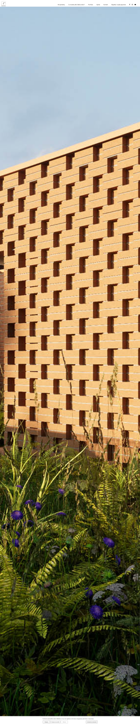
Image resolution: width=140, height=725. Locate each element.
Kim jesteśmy (61, 4)
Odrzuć (64, 722)
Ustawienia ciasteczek (91, 722)
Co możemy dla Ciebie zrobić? (76, 4)
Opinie (98, 4)
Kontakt (105, 4)
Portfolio (90, 4)
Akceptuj (46, 722)
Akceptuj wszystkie (55, 722)
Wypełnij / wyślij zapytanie (118, 4)
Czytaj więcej (91, 718)
